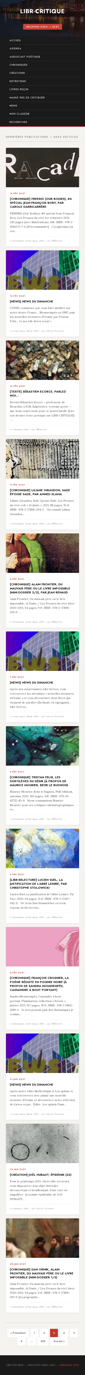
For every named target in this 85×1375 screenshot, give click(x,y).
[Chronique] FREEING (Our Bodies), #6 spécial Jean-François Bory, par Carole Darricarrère (41, 203)
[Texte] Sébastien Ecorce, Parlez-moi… (38, 393)
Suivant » (59, 1341)
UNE (41, 240)
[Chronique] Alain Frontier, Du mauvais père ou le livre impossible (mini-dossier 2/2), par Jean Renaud (40, 588)
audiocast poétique (24, 57)
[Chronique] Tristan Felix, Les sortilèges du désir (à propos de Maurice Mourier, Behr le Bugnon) (39, 781)
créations (17, 73)
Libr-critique (42, 11)
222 (43, 1341)
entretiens (17, 81)
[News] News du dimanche (31, 301)
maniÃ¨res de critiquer (27, 97)
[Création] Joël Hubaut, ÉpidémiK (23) (40, 1175)
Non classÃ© (19, 114)
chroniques (18, 65)
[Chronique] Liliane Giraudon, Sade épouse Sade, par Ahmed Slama (40, 492)
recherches (18, 122)
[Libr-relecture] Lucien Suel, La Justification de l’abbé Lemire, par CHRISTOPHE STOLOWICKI (38, 884)
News (13, 106)
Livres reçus (18, 89)
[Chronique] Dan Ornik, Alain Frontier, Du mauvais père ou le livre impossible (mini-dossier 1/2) (41, 1273)
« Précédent (18, 1333)
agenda (15, 48)
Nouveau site (69, 1365)
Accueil (15, 40)
